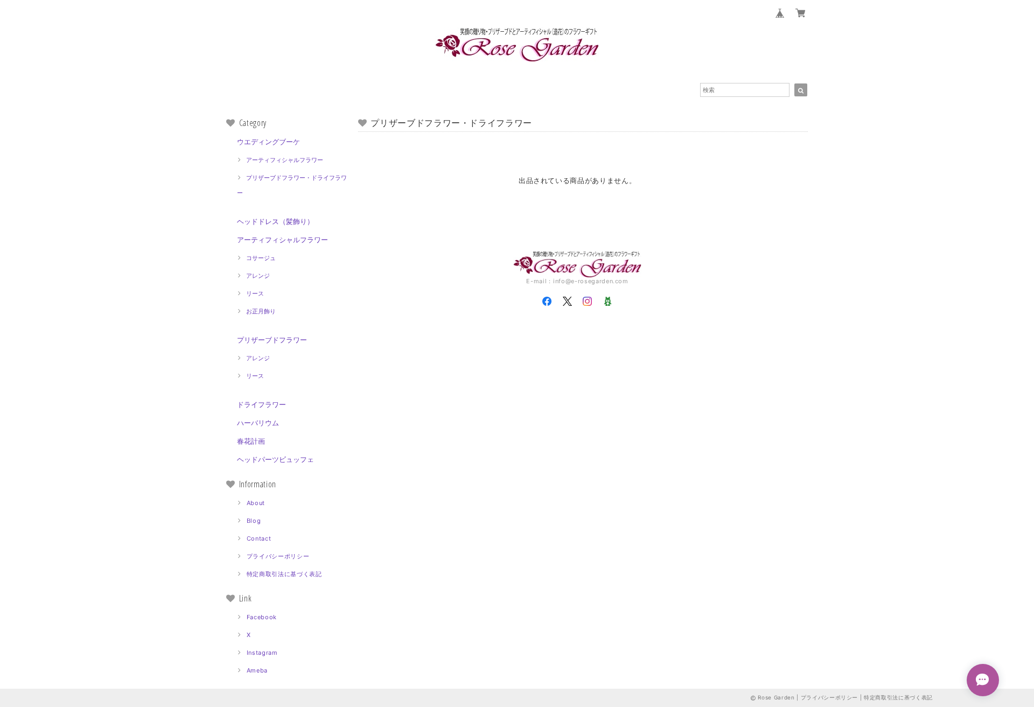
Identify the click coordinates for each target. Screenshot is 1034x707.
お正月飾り (261, 311)
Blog (254, 520)
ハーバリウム (258, 422)
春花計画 (251, 441)
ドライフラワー (261, 404)
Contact (259, 538)
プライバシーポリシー (278, 556)
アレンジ (258, 275)
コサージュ (261, 258)
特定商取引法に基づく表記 (284, 574)
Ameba (257, 670)
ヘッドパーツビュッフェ (275, 459)
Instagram (262, 652)
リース (255, 293)
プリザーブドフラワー (272, 339)
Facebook (262, 617)
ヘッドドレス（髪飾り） (275, 221)
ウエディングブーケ (268, 141)
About (256, 503)
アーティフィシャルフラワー (284, 160)
